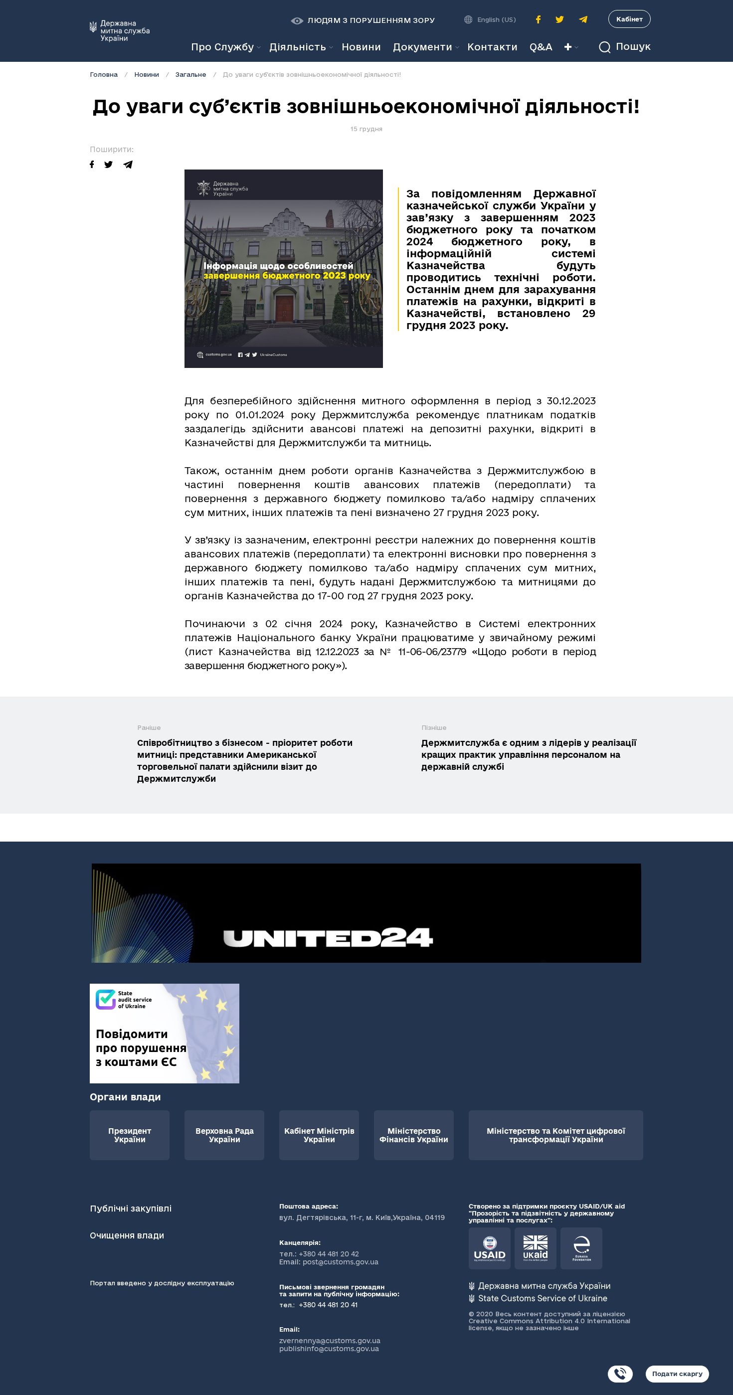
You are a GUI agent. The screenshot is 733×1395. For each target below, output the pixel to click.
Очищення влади (128, 1235)
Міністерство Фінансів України (413, 1135)
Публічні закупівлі (131, 1208)
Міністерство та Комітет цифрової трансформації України (556, 1135)
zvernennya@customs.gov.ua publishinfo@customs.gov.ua (329, 1345)
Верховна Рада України (224, 1135)
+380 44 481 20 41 (327, 1305)
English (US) (496, 19)
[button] (363, 20)
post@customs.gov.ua (340, 1262)
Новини (146, 74)
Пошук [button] (632, 46)
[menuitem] (361, 47)
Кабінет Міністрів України (319, 1135)
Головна (104, 74)
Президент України (129, 1135)
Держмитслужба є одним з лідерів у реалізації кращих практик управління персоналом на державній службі (528, 754)
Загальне (191, 74)
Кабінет (629, 18)
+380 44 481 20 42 (329, 1254)
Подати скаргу (677, 1373)
